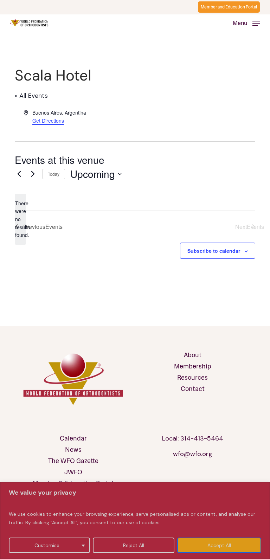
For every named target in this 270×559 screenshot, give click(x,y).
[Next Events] (32, 174)
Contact (193, 389)
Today (53, 174)
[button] (246, 23)
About (192, 355)
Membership (192, 366)
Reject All (133, 545)
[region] (135, 520)
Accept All (219, 545)
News (73, 449)
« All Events (31, 95)
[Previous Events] (19, 174)
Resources (192, 377)
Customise (46, 545)
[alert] (20, 219)
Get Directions (48, 120)
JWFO (73, 472)
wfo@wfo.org (192, 454)
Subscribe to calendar (213, 250)
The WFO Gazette (73, 461)
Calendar (73, 438)
